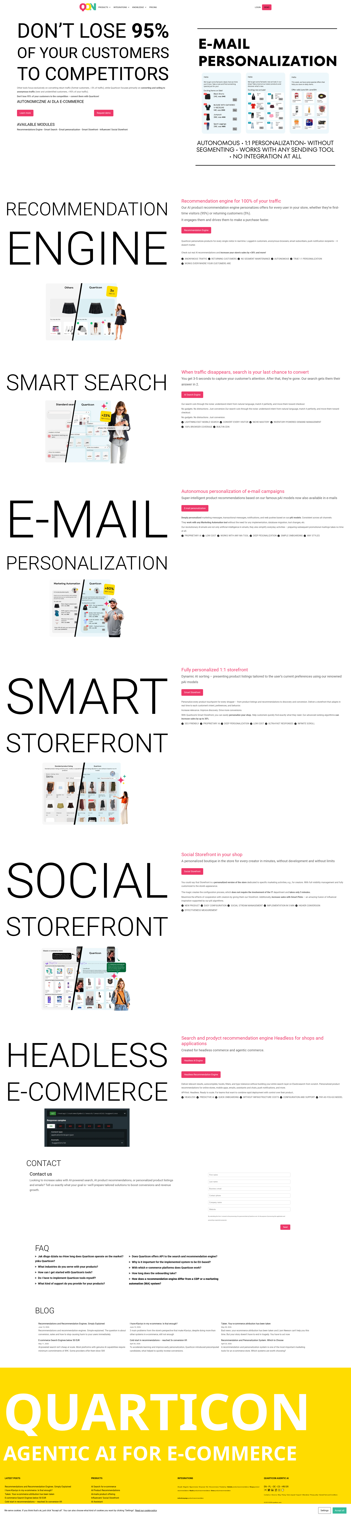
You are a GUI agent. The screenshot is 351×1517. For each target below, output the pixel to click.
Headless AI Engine (193, 1060)
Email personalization (69, 129)
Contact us (267, 1495)
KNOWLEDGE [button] (138, 7)
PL (269, 1486)
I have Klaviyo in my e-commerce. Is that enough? (154, 1323)
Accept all (339, 1510)
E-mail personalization (195, 508)
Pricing (284, 1495)
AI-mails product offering (103, 1494)
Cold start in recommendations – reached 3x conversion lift (158, 1340)
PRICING (153, 7)
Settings (325, 1510)
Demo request (291, 1495)
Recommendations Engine (29, 129)
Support (298, 1495)
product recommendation (221, 1490)
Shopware (202, 1487)
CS (278, 1486)
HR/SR (285, 1486)
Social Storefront (192, 871)
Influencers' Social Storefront (105, 1498)
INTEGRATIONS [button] (120, 7)
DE (274, 1486)
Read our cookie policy (146, 1510)
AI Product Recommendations (105, 1490)
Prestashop (223, 1487)
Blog (279, 1495)
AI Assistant (97, 1501)
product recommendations (238, 1487)
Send (285, 1227)
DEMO (266, 7)
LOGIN (258, 7)
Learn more (25, 113)
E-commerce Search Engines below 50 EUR (59, 1340)
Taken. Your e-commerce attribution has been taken (246, 1323)
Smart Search (50, 129)
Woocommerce (214, 1487)
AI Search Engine (192, 394)
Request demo (104, 113)
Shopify (180, 1487)
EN (265, 1486)
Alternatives (305, 1495)
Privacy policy (314, 1495)
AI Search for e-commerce (103, 1486)
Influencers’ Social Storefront (114, 129)
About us (274, 1495)
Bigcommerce (194, 1487)
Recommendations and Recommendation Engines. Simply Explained (71, 1323)
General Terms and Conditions (328, 1495)
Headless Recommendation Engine (201, 1074)
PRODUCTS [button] (103, 7)
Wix (207, 1487)
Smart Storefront (90, 129)
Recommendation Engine (196, 230)
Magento (186, 1487)
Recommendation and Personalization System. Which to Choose (252, 1340)
